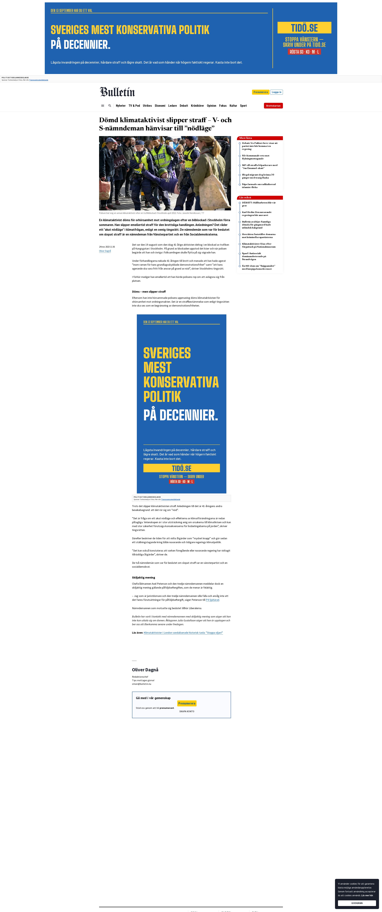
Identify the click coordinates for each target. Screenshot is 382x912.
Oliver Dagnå (105, 250)
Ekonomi (160, 105)
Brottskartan (273, 105)
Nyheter (121, 105)
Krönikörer (197, 105)
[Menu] (102, 105)
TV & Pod (134, 105)
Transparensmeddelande (38, 80)
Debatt (184, 105)
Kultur (233, 105)
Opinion (211, 105)
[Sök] (109, 105)
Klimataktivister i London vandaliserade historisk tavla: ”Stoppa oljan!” (183, 632)
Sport (243, 105)
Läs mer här (367, 895)
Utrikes (147, 105)
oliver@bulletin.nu (141, 683)
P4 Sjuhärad (212, 599)
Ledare (172, 105)
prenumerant (167, 707)
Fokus (223, 105)
